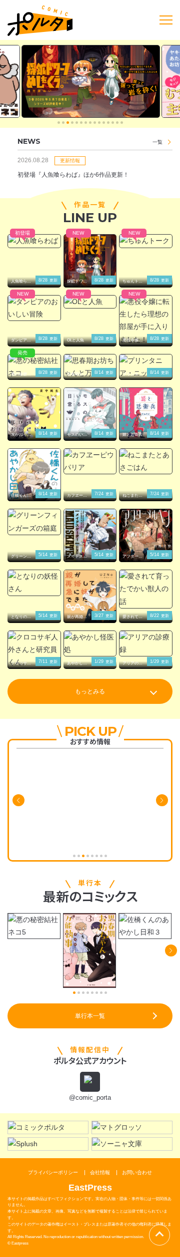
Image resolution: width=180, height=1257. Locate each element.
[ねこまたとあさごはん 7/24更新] (145, 461)
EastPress (90, 1188)
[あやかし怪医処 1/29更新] (90, 643)
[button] (59, 122)
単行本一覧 (90, 1015)
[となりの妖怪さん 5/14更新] (34, 583)
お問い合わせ (137, 1172)
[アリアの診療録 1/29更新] (145, 643)
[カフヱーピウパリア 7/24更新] (90, 461)
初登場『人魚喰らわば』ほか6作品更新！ (73, 174)
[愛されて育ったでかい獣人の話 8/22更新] (145, 589)
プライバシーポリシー (53, 1172)
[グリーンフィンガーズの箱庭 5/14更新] (34, 522)
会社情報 (100, 1172)
